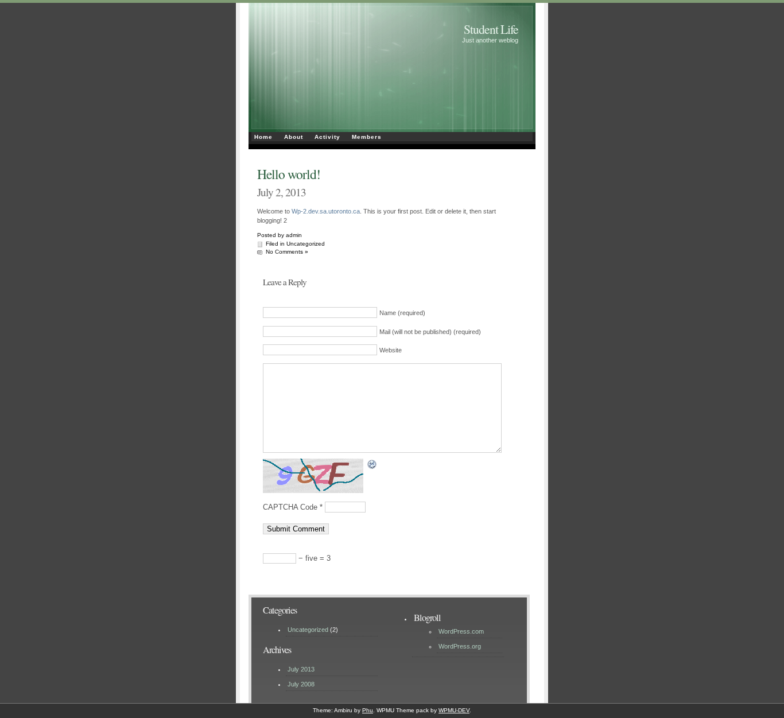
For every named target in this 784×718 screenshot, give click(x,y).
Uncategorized (305, 243)
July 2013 (301, 669)
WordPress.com (461, 631)
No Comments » (287, 252)
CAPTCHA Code (290, 507)
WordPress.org (459, 646)
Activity (327, 137)
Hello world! (288, 174)
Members (367, 137)
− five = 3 (313, 558)
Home (263, 137)
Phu (367, 710)
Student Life (491, 29)
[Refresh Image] (372, 464)
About (293, 137)
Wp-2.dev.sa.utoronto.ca (326, 211)
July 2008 (301, 684)
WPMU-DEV (453, 710)
